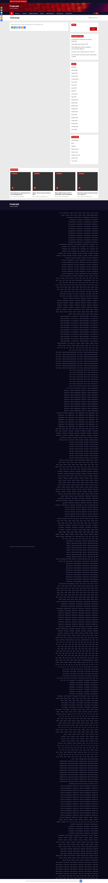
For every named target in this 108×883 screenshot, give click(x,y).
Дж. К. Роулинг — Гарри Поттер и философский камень (66, 352)
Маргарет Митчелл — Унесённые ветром (74, 541)
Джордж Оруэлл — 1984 (73, 412)
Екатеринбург (64, 430)
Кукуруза (65, 493)
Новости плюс (74, 152)
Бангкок (57, 284)
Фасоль (88, 754)
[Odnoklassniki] (1, 17)
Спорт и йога (69, 13)
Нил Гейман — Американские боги (62, 628)
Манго (87, 536)
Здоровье (17, 13)
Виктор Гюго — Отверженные (68, 298)
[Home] (12, 13)
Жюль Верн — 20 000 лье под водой (76, 439)
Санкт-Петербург (87, 700)
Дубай (90, 426)
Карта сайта (85, 475)
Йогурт (89, 464)
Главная (24, 13)
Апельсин (86, 275)
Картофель (90, 475)
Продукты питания (33, 13)
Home (61, 212)
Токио (97, 745)
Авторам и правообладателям (92, 215)
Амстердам (69, 253)
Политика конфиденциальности (88, 660)
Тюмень (72, 750)
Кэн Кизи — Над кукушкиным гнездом (91, 505)
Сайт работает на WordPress (15, 546)
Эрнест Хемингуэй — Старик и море (62, 862)
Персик (70, 657)
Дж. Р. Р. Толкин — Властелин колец (76, 370)
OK (81, 881)
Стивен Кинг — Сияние (93, 734)
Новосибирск (72, 628)
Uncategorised (75, 140)
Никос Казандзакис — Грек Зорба (92, 626)
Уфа (89, 752)
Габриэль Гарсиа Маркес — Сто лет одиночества (69, 316)
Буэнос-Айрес (82, 291)
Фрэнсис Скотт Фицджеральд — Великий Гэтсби (70, 785)
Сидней (92, 716)
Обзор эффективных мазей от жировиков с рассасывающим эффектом (63, 194)
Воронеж (87, 309)
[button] (94, 13)
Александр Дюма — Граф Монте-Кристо (74, 217)
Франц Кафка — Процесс (93, 783)
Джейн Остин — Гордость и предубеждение (90, 388)
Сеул (73, 714)
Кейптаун (91, 478)
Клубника (91, 484)
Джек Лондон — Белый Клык (62, 412)
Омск (91, 639)
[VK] (1, 15)
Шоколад (96, 855)
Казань (64, 466)
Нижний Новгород (64, 601)
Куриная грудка (81, 496)
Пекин (64, 651)
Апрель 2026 (74, 70)
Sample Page (66, 212)
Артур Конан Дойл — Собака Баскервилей (83, 280)
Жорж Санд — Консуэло (83, 437)
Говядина (78, 343)
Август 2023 (74, 114)
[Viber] (1, 10)
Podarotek (14, 6)
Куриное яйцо (65, 500)
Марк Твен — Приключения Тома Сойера (90, 541)
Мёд (89, 559)
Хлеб (67, 821)
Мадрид (80, 529)
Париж (90, 644)
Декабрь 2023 (74, 105)
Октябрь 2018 (74, 123)
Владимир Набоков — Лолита (79, 309)
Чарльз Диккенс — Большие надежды (91, 824)
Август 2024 (74, 82)
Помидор (96, 660)
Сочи (94, 725)
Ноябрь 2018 (74, 120)
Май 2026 (73, 67)
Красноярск (96, 487)
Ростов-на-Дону (87, 666)
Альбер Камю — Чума (94, 244)
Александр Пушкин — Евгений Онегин (91, 219)
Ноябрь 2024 (74, 73)
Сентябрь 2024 (75, 79)
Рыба (94, 678)
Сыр (87, 743)
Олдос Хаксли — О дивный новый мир (66, 639)
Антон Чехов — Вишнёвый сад (92, 257)
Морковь (75, 586)
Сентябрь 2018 (74, 126)
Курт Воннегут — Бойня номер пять (62, 505)
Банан (93, 280)
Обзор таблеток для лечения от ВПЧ (79, 44)
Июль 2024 (74, 85)
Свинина (79, 709)
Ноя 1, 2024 (14, 196)
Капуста (60, 475)
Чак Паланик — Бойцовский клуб (76, 824)
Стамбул (57, 729)
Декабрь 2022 (74, 117)
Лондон (92, 518)
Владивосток (83, 300)
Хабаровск (81, 817)
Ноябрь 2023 (74, 108)
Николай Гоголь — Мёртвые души (78, 608)
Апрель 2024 (74, 94)
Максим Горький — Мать (69, 536)
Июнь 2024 (74, 88)
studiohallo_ (21, 196)
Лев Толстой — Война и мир (70, 507)
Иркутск (96, 460)
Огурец (78, 637)
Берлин (66, 287)
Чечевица (73, 844)
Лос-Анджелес (95, 523)
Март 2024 (73, 97)
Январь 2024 (74, 103)
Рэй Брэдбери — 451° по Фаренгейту (76, 680)
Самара (88, 696)
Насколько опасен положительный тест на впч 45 (82, 52)
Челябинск (91, 835)
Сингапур (69, 720)
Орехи (66, 644)
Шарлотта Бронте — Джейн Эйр (92, 846)
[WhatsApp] (1, 7)
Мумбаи (80, 597)
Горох (91, 345)
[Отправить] (1, 20)
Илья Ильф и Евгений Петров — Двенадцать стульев (84, 460)
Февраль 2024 (74, 100)
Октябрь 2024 (74, 76)
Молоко (77, 583)
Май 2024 (73, 91)
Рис (94, 664)
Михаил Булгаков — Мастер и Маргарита (74, 561)
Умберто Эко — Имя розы (72, 752)
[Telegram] (1, 12)
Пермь (79, 653)
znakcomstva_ (44, 196)
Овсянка (88, 635)
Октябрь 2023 (74, 111)
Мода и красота (50, 13)
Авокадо (71, 212)
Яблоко (74, 875)
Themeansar (32, 546)
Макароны (57, 534)
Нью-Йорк (72, 633)
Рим (87, 662)
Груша (80, 347)
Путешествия (60, 13)
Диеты (42, 13)
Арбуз (80, 278)
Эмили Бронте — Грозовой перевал (91, 860)
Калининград (83, 469)
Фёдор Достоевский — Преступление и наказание (88, 759)
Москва (62, 588)
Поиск (74, 25)
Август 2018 (74, 129)
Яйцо (83, 878)
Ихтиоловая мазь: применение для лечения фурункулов (20, 193)
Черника (88, 842)
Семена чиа (79, 711)
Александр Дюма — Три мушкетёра (76, 219)
